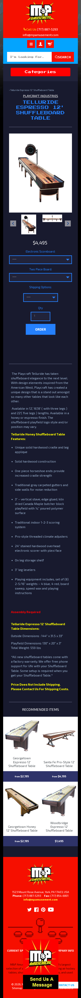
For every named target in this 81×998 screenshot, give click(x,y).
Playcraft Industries (40, 96)
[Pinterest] (43, 909)
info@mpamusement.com (40, 899)
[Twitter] (29, 909)
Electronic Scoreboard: (40, 251)
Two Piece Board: (40, 269)
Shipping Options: (40, 287)
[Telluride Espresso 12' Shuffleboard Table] (28, 224)
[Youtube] (51, 909)
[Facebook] (36, 909)
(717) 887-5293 (47, 29)
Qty (40, 308)
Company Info (64, 950)
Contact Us (65, 985)
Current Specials (19, 950)
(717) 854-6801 (59, 895)
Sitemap (17, 988)
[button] (40, 987)
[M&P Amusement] (40, 12)
